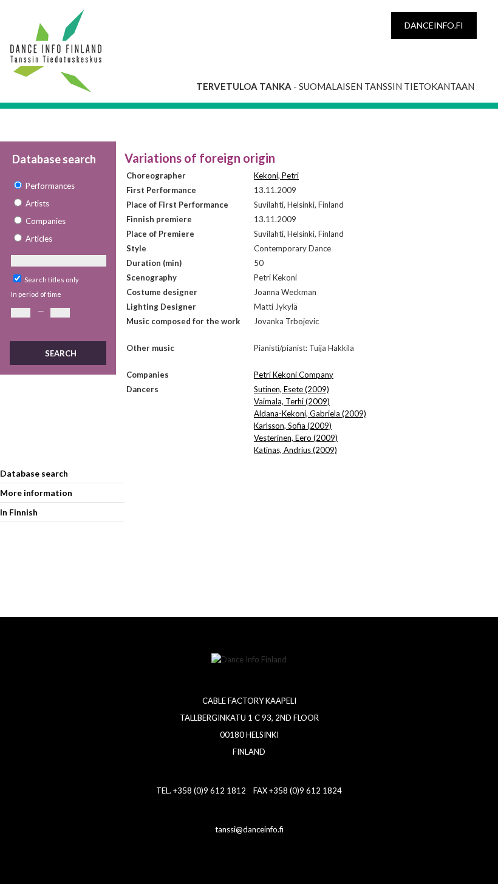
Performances (50, 186)
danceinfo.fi (433, 25)
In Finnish (19, 512)
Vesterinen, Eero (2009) (296, 438)
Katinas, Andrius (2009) (295, 450)
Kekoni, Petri (276, 175)
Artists (37, 203)
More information (36, 493)
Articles (39, 238)
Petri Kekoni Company (293, 374)
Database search (34, 473)
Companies (46, 221)
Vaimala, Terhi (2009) (292, 401)
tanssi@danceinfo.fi (249, 829)
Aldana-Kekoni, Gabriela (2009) (310, 413)
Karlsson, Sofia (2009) (293, 425)
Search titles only (51, 280)
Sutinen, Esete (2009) (291, 389)
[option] (58, 186)
